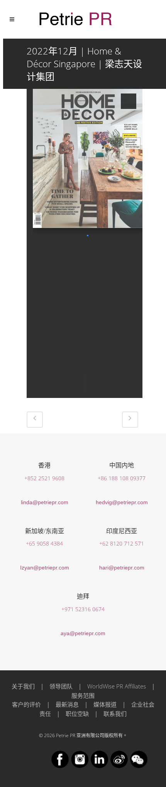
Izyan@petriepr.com (44, 567)
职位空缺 (77, 713)
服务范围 (83, 695)
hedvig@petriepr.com (122, 502)
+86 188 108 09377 (122, 478)
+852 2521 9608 (44, 478)
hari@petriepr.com (121, 567)
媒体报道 (105, 704)
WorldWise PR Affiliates (116, 686)
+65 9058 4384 (44, 543)
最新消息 (67, 704)
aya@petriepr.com (83, 633)
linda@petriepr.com (44, 502)
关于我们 (23, 686)
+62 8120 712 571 (121, 543)
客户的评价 (26, 704)
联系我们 (115, 713)
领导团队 (61, 686)
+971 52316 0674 (83, 609)
